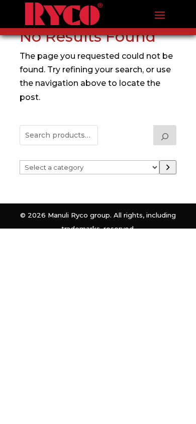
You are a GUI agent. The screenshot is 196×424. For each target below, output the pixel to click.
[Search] (164, 135)
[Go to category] (167, 167)
